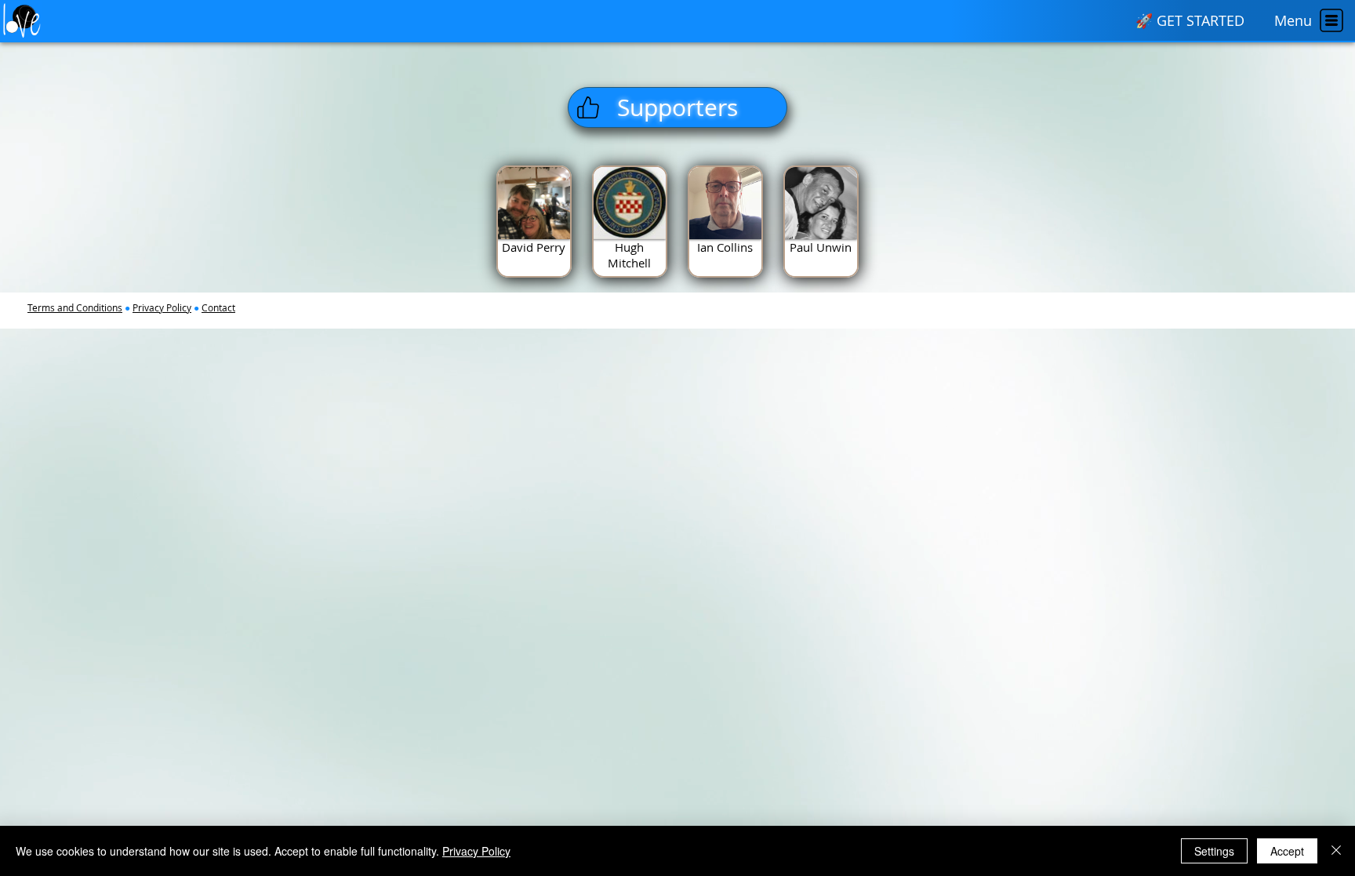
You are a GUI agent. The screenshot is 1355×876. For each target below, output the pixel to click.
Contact (218, 307)
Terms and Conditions (74, 307)
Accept (1287, 851)
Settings (1214, 851)
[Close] (1336, 850)
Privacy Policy (162, 307)
